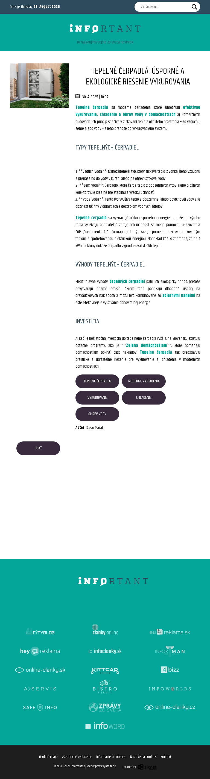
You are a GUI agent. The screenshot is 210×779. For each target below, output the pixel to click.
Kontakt (166, 757)
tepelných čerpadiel (127, 281)
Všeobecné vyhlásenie (77, 757)
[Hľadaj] (194, 6)
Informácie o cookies (110, 757)
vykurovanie (97, 397)
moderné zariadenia (144, 381)
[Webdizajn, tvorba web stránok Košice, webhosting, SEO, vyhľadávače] (146, 767)
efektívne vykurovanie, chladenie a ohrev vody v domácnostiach (137, 111)
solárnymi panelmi (178, 295)
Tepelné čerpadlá (91, 107)
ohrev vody (97, 414)
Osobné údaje (48, 757)
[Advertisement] (39, 135)
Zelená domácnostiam (146, 345)
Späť (38, 448)
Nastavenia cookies (143, 757)
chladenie (143, 397)
